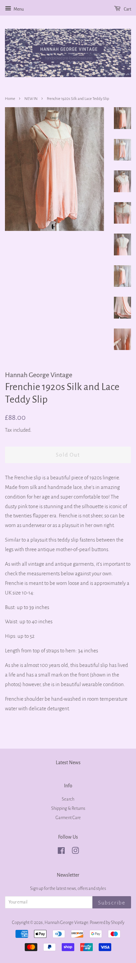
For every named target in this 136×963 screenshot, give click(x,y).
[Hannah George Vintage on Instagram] (75, 852)
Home (10, 99)
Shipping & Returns (68, 808)
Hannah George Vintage (66, 922)
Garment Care (68, 817)
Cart (127, 9)
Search (68, 799)
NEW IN (31, 99)
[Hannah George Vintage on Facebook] (61, 852)
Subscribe (111, 903)
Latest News (68, 762)
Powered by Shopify (107, 922)
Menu (18, 9)
